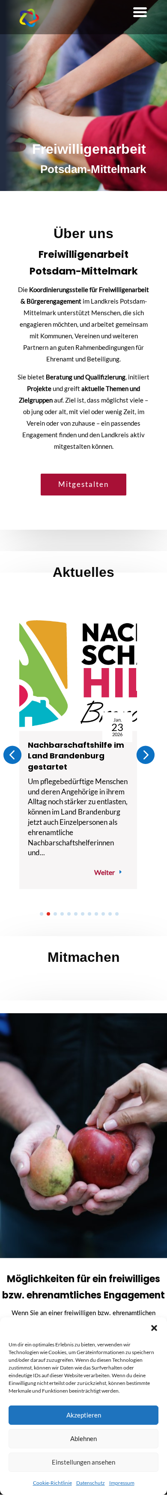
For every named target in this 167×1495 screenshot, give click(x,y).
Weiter (104, 872)
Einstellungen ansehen (83, 1462)
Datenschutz (90, 1483)
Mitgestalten (83, 484)
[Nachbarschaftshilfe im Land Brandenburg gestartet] (78, 675)
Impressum (121, 1483)
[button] (154, 1328)
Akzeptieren (83, 1415)
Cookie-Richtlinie (52, 1483)
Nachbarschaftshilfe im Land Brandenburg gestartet (76, 756)
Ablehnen (83, 1438)
